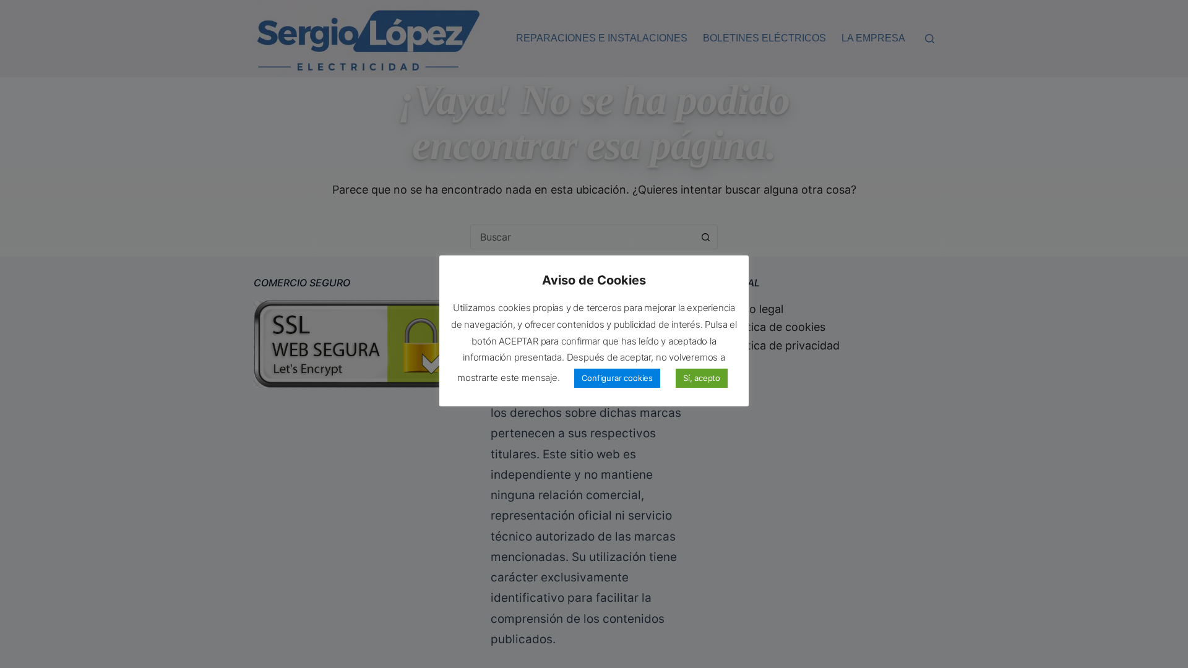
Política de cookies (776, 326)
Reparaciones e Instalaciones (601, 38)
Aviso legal (755, 308)
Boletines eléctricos (764, 38)
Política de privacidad (784, 345)
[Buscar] (929, 38)
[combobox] (582, 237)
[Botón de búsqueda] (705, 237)
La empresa (873, 38)
